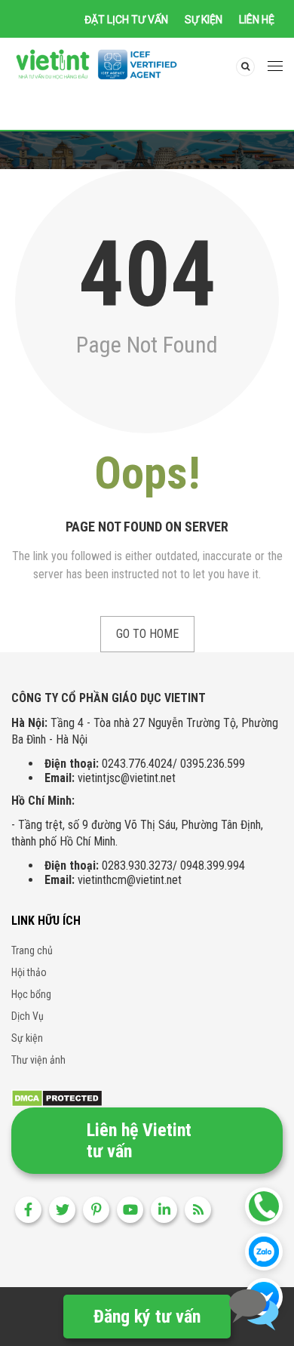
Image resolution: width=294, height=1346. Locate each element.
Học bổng (31, 994)
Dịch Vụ (27, 1016)
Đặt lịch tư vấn (126, 20)
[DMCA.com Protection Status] (57, 1097)
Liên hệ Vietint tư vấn (139, 1141)
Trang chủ (32, 950)
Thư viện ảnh (38, 1060)
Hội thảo (29, 972)
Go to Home (147, 634)
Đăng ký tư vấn (147, 1316)
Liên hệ (256, 20)
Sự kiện (203, 20)
